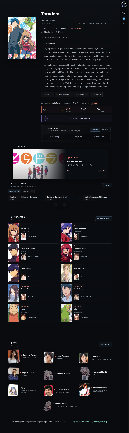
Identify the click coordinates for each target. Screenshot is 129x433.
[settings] (123, 23)
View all (106, 185)
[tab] (14, 191)
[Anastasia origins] (125, 6)
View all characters (103, 218)
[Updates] (123, 18)
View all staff (105, 344)
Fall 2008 (77, 28)
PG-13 (94, 103)
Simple (95, 129)
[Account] (123, 12)
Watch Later (100, 137)
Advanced (105, 129)
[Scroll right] (64, 205)
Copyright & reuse (82, 422)
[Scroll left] (56, 205)
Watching (55, 137)
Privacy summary (100, 422)
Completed (78, 137)
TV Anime (62, 28)
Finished (47, 28)
